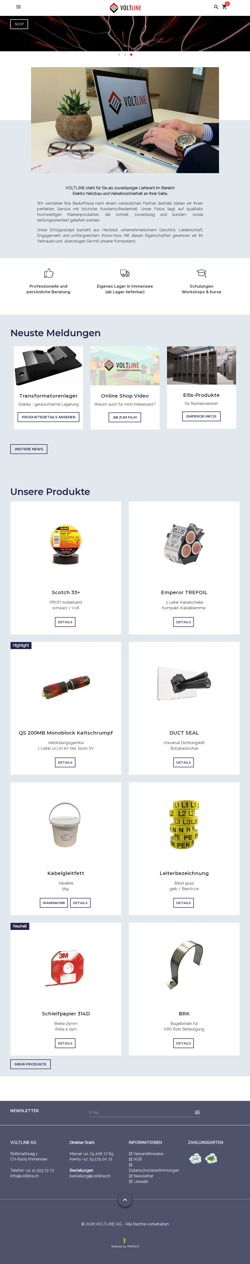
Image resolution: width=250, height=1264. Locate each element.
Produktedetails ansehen (48, 417)
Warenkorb (54, 903)
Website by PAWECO (125, 1246)
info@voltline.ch (24, 1176)
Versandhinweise (148, 1153)
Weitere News (29, 449)
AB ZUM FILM (125, 417)
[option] (125, 33)
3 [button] (131, 55)
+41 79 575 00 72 (97, 1159)
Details (65, 622)
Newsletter (143, 1176)
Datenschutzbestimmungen (154, 1170)
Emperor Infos (201, 416)
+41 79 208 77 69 (98, 1153)
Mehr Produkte (30, 1064)
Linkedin (141, 1181)
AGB (138, 1159)
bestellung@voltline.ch (90, 1176)
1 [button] (119, 55)
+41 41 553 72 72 (39, 1170)
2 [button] (125, 55)
